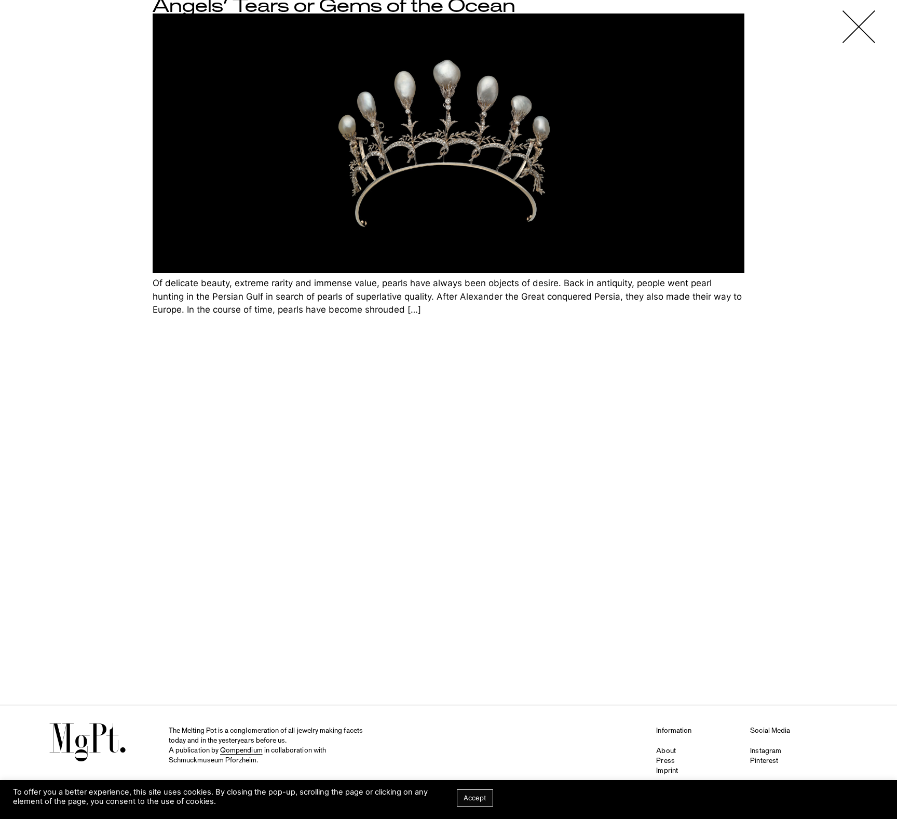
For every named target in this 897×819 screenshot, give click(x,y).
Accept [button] (475, 798)
